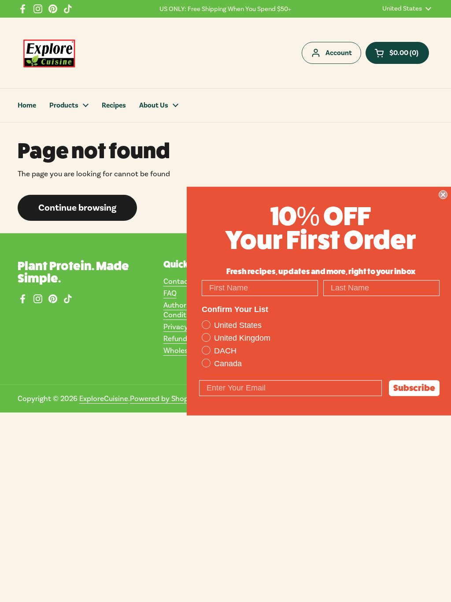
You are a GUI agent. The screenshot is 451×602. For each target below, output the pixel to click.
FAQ (170, 293)
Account (338, 52)
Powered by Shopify (163, 398)
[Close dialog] (443, 194)
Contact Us (182, 281)
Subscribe (414, 388)
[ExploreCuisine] (49, 53)
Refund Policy (186, 338)
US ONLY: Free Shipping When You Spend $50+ (225, 8)
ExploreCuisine (103, 398)
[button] (397, 53)
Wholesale (180, 350)
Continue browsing (77, 207)
